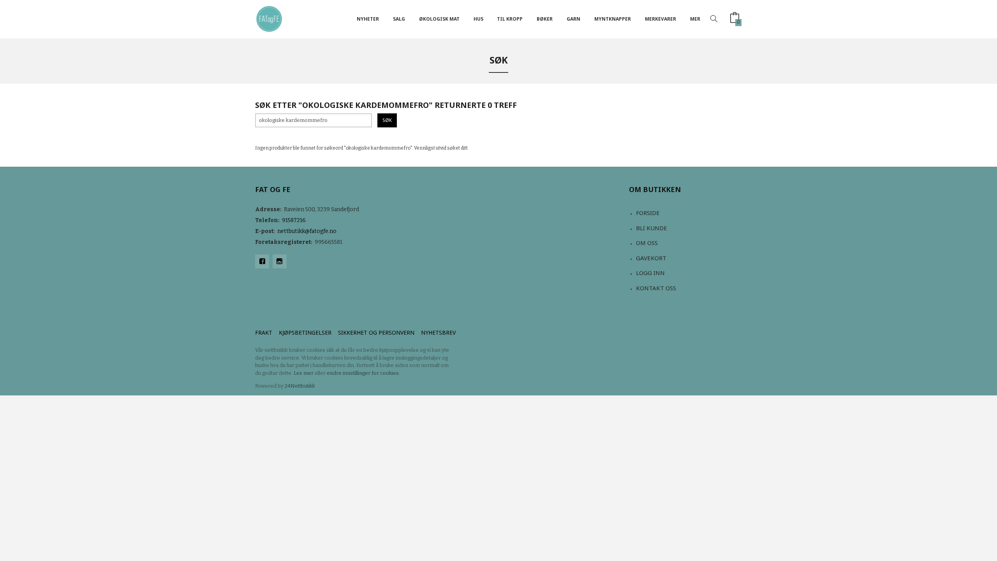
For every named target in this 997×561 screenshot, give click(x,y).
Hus (478, 19)
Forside (648, 213)
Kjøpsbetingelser (305, 332)
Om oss (647, 243)
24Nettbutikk (300, 386)
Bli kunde (651, 228)
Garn (573, 19)
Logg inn (650, 273)
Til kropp (510, 19)
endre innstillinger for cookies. (363, 373)
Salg (399, 19)
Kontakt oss (656, 288)
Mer (695, 19)
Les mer (304, 373)
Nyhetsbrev (438, 332)
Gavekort (651, 258)
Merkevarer (660, 19)
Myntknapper (612, 19)
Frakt (263, 332)
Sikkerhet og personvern (376, 332)
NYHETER (368, 19)
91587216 (294, 220)
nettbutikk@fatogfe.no (306, 231)
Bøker (545, 19)
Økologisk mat (439, 19)
